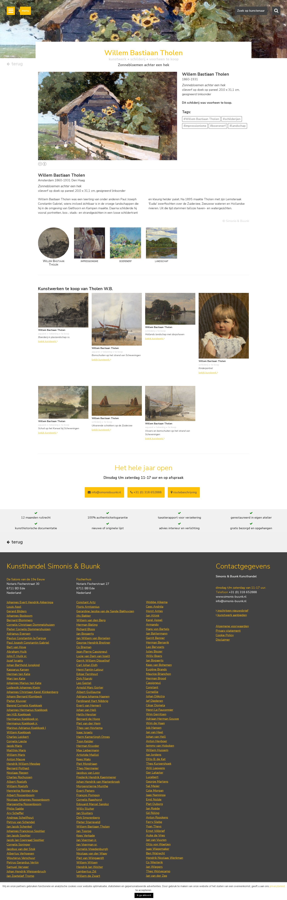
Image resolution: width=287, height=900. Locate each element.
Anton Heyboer (156, 741)
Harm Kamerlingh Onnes (93, 737)
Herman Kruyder (87, 746)
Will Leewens (155, 768)
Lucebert (152, 777)
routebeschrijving (184, 492)
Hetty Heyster (86, 714)
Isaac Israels (84, 732)
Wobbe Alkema (156, 602)
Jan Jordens (153, 755)
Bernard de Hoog (88, 719)
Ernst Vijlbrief (155, 831)
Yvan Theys (153, 826)
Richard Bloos (85, 629)
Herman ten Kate (18, 674)
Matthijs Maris (16, 750)
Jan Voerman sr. (86, 845)
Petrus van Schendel (21, 822)
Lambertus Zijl (86, 871)
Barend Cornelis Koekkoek (24, 705)
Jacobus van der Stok (21, 849)
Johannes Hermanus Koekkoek (27, 710)
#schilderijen (231, 119)
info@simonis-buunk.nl (231, 601)
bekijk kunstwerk (47, 341)
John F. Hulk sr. (17, 656)
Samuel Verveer (18, 867)
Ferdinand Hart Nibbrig (92, 701)
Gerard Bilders (17, 611)
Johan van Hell (86, 710)
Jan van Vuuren (156, 840)
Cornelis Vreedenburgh (92, 849)
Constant (152, 687)
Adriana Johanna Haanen (92, 696)
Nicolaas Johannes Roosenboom (28, 800)
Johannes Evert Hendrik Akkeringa (30, 602)
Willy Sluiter (85, 809)
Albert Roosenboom (20, 795)
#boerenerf (218, 126)
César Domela (155, 705)
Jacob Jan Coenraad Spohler (25, 840)
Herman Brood (156, 678)
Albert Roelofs (17, 782)
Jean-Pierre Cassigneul (91, 652)
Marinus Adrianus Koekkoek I (26, 728)
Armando (152, 625)
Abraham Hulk (17, 652)
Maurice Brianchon (158, 674)
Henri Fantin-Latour (89, 670)
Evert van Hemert (88, 705)
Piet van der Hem (88, 723)
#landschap (238, 126)
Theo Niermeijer (87, 768)
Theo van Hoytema (89, 728)
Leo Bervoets (155, 647)
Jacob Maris (14, 746)
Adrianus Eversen (18, 634)
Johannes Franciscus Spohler (26, 831)
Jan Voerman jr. (86, 840)
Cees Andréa (154, 607)
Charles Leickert (18, 737)
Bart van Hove (16, 647)
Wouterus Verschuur (21, 858)
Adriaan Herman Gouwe (162, 719)
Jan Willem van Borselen (93, 638)
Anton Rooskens (157, 817)
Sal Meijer (153, 786)
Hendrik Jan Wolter (89, 867)
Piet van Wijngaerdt (90, 858)
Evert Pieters (85, 791)
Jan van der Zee (156, 876)
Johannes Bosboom (19, 616)
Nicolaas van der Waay (91, 853)
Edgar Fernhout (87, 674)
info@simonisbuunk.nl (106, 492)
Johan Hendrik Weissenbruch (26, 871)
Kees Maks (83, 759)
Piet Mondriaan (86, 764)
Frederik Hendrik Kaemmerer (96, 777)
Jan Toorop (83, 831)
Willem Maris (16, 755)
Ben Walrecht (155, 853)
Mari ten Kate (16, 679)
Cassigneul (153, 683)
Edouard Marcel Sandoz (92, 804)
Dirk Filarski (84, 679)
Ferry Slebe (154, 822)
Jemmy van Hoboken (160, 746)
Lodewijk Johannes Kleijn (23, 687)
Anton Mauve (16, 759)
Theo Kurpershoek (158, 764)
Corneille (152, 692)
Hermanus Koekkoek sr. (22, 719)
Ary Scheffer (15, 813)
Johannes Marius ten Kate (24, 683)
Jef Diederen (154, 701)
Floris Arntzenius (87, 607)
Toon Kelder (84, 741)
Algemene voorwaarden (232, 626)
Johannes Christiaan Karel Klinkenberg (32, 692)
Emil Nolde (153, 799)
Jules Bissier (154, 651)
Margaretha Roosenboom (24, 804)
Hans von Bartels (157, 629)
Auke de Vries (155, 835)
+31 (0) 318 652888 (147, 492)
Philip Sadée (15, 809)
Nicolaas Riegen (17, 773)
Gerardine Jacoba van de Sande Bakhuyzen (105, 611)
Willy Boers (154, 656)
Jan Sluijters (84, 813)
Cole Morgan (154, 791)
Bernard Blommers (20, 620)
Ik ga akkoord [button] (144, 895)
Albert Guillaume (88, 692)
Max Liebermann (87, 750)
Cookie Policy (225, 635)
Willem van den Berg (91, 620)
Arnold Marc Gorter (89, 687)
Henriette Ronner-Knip (22, 791)
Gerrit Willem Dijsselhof (93, 661)
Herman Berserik (157, 642)
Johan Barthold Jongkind (23, 665)
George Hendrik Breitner (93, 643)
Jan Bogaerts (85, 634)
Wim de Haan (155, 723)
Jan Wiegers (154, 867)
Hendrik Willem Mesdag (23, 764)
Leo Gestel (83, 683)
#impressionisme (195, 126)
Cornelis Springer (18, 845)
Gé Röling (152, 813)
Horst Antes (154, 611)
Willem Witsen (86, 862)
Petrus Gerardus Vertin (23, 862)
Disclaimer (223, 640)
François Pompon (88, 795)
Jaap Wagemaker (157, 849)
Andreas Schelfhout (20, 818)
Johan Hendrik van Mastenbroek (98, 782)
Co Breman (83, 647)
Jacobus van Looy (88, 773)
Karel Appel (154, 620)
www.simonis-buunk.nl (231, 597)
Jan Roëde (153, 808)
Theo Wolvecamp (158, 871)
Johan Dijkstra (155, 696)
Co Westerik (154, 862)
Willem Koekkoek (19, 732)
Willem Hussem (157, 750)
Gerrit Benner (155, 638)
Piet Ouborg (154, 804)
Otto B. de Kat (156, 759)
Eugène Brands (156, 669)
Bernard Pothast (18, 768)
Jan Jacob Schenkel (19, 827)
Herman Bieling (87, 625)
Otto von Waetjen (158, 844)
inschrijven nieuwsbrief (232, 611)
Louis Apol (14, 607)
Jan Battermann (156, 633)
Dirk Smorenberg (88, 818)
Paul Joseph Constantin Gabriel (28, 643)
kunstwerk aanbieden (232, 615)
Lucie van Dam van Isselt (93, 656)
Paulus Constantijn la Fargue (26, 638)
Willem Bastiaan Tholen (93, 827)
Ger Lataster (154, 773)
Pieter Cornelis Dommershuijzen (28, 629)
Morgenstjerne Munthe (92, 786)
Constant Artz (86, 602)
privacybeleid (277, 886)
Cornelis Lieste (17, 741)
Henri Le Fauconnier (159, 710)
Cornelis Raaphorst (89, 800)
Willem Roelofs (17, 786)
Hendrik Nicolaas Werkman (164, 858)
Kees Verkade (85, 836)
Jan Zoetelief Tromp (20, 876)
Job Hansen (153, 728)
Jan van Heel (154, 732)
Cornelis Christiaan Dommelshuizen (31, 625)
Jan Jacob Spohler (19, 836)
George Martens (157, 782)
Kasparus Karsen (18, 670)
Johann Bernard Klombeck (24, 696)
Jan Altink (152, 616)
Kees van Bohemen (159, 665)
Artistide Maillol (87, 755)
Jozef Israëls (15, 661)
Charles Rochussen (19, 777)
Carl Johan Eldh (86, 665)
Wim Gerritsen (156, 714)
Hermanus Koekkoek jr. (22, 723)
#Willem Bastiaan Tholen (201, 119)
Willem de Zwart (88, 876)
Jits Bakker (83, 616)
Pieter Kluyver (16, 701)
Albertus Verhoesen (20, 853)
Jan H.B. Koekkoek (19, 714)
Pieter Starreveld (88, 822)
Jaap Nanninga (155, 795)
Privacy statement (228, 631)
